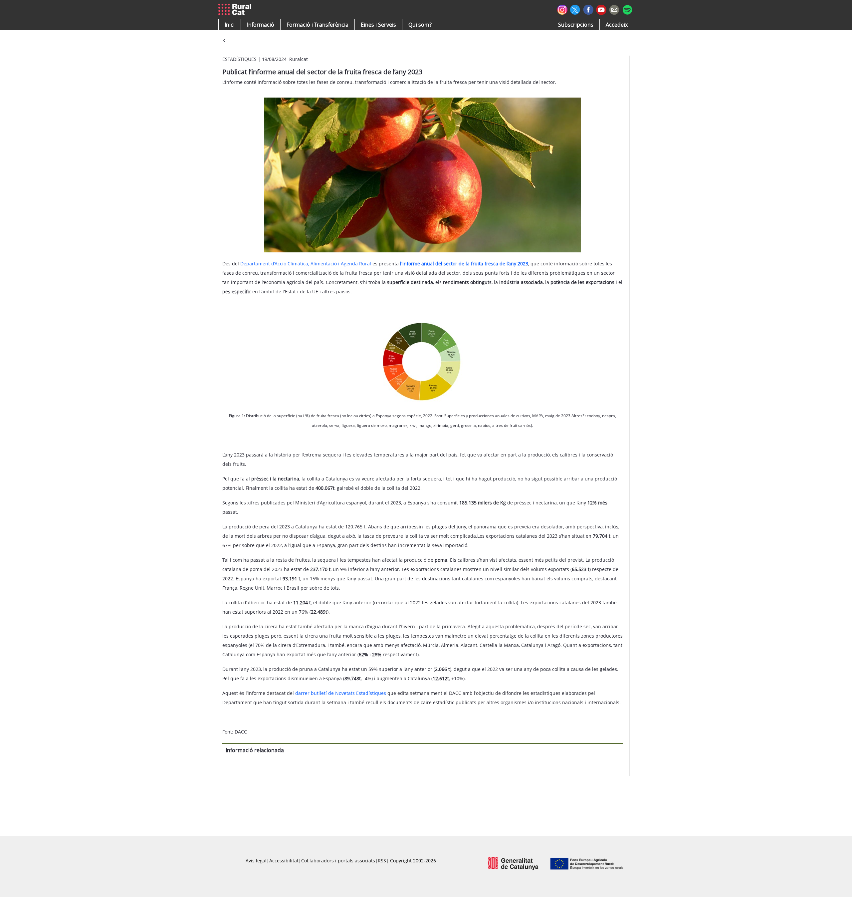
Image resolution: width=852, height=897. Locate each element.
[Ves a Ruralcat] (236, 9)
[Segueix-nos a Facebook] (588, 9)
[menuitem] (317, 24)
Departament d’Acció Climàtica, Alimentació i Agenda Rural (305, 263)
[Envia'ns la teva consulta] (614, 9)
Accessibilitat (284, 860)
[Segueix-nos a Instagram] (562, 9)
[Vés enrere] (224, 41)
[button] (230, 24)
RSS (382, 860)
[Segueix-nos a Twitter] (575, 9)
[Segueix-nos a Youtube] (601, 9)
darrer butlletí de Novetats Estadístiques (340, 693)
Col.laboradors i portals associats (338, 860)
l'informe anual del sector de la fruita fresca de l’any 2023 (464, 263)
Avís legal (256, 860)
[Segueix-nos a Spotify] (627, 9)
